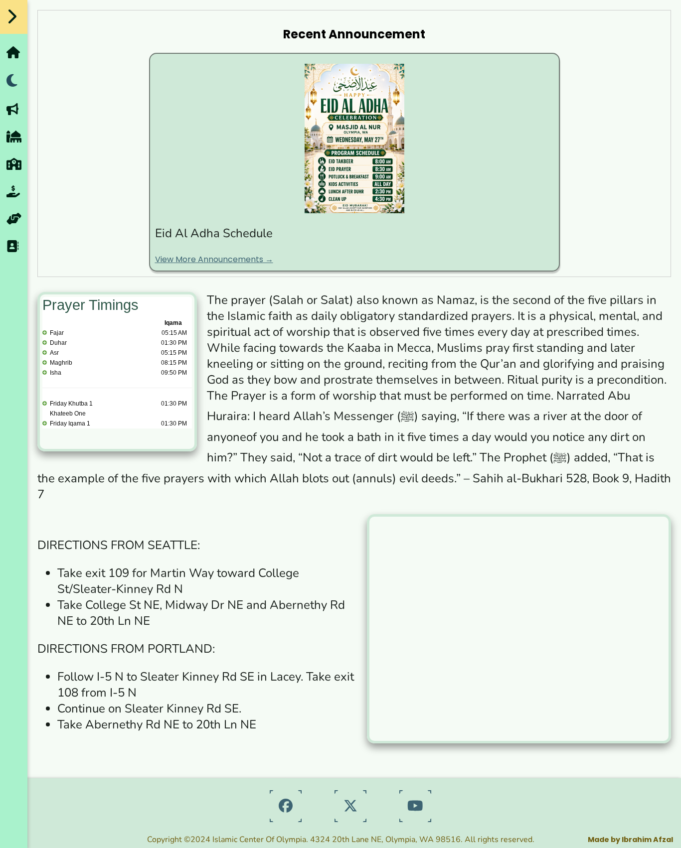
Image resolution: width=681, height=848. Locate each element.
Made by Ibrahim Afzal (630, 840)
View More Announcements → (214, 259)
